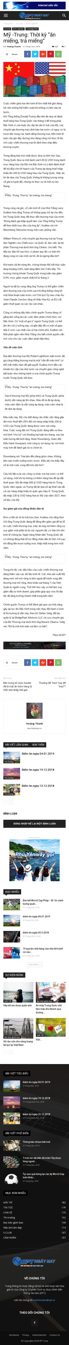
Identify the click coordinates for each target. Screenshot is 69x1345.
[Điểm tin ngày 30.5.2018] (11, 936)
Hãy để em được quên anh (17, 1005)
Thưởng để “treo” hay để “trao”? (52, 684)
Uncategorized (32, 29)
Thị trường (9, 762)
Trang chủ (8, 23)
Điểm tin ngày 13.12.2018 (38, 785)
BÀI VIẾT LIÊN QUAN (16, 744)
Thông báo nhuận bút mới (36, 1142)
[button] (64, 15)
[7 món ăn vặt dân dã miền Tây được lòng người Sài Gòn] (11, 1162)
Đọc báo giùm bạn (44, 1001)
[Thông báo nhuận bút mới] (11, 1145)
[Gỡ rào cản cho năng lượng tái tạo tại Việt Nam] (18, 1028)
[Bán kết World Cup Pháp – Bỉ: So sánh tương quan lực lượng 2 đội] (11, 904)
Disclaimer (14, 1335)
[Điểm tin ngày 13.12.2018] (11, 789)
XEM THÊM (38, 744)
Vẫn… (39, 1039)
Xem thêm (33, 964)
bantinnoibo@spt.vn (44, 1300)
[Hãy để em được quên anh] (18, 992)
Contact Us (54, 1335)
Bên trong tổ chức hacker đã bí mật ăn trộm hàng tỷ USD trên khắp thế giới (17, 686)
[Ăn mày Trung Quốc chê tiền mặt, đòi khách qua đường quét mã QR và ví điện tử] (51, 992)
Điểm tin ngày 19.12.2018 (38, 769)
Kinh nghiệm (32, 23)
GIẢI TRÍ (7, 1001)
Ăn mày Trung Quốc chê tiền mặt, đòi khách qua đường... (49, 1009)
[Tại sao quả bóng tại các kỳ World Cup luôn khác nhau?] (11, 1178)
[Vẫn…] (51, 1027)
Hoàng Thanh (14, 46)
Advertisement (39, 1335)
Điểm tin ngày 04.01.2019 (38, 753)
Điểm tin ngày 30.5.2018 (36, 932)
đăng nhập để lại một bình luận (35, 823)
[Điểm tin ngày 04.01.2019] (11, 757)
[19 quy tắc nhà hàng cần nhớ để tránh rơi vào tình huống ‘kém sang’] (11, 953)
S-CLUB (19, 23)
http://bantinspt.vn (34, 728)
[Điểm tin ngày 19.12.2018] (11, 773)
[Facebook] (34, 1322)
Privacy (25, 1335)
